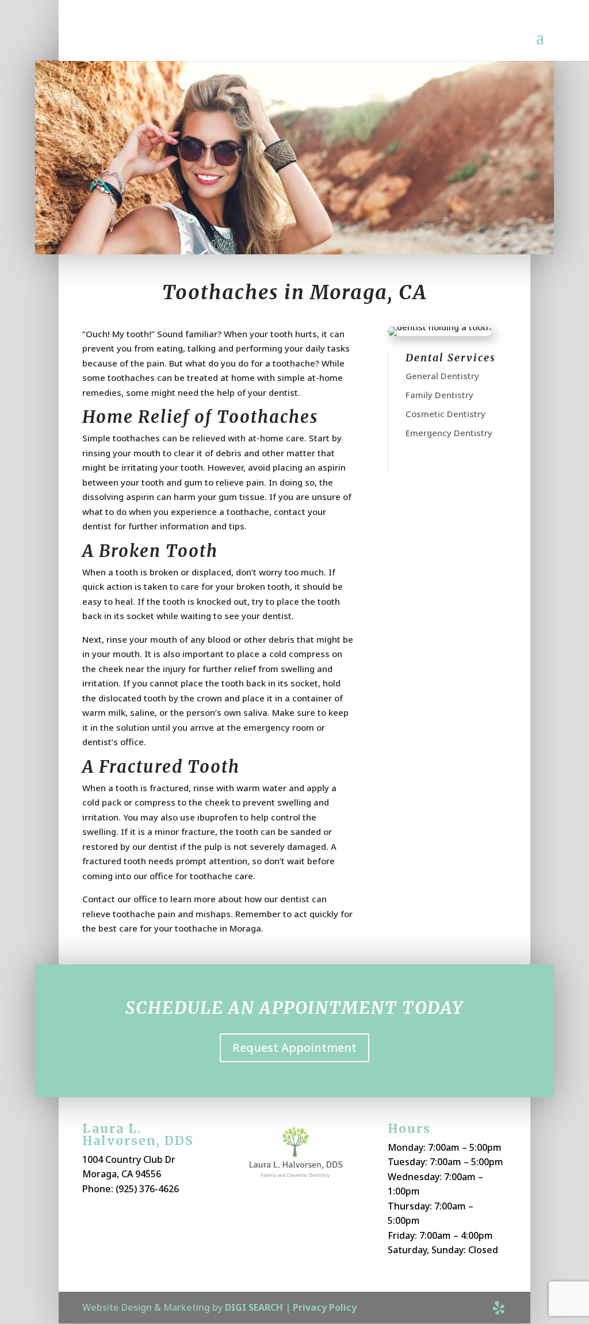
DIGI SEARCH (254, 1307)
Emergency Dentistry (449, 432)
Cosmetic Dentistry (445, 413)
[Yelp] (498, 1308)
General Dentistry (442, 375)
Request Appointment (294, 1047)
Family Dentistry (439, 394)
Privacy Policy (325, 1307)
